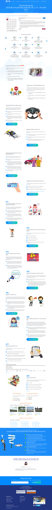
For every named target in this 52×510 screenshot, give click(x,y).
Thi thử (17, 370)
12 (15, 21)
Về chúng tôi (37, 1)
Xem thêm (28, 142)
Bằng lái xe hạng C (8, 500)
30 (15, 26)
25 (7, 26)
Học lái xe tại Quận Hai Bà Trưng (25, 426)
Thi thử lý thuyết (18, 1)
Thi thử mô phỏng (24, 1)
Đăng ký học (35, 482)
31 (7, 28)
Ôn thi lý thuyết (28, 1)
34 (12, 28)
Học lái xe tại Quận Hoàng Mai (36, 423)
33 (10, 28)
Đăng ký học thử (11, 124)
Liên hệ (21, 501)
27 (10, 26)
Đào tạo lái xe (13, 1)
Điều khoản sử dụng (22, 499)
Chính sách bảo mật (22, 500)
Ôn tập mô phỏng (33, 1)
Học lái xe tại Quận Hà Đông (13, 423)
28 (12, 26)
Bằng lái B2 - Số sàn (9, 499)
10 (12, 21)
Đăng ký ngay (31, 492)
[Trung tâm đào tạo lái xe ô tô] (8, 1)
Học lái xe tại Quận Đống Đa (13, 426)
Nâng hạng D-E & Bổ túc (9, 501)
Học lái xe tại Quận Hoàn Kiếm (36, 426)
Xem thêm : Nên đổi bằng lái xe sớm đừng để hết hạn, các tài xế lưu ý (35, 191)
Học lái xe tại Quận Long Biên (24, 423)
